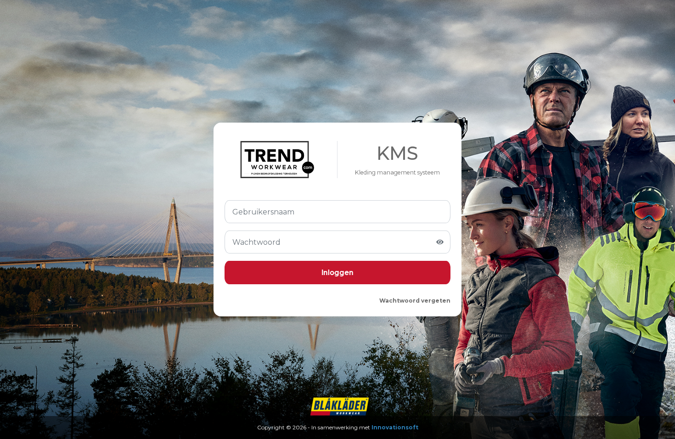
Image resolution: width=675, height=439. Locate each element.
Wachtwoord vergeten (414, 300)
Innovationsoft (394, 427)
